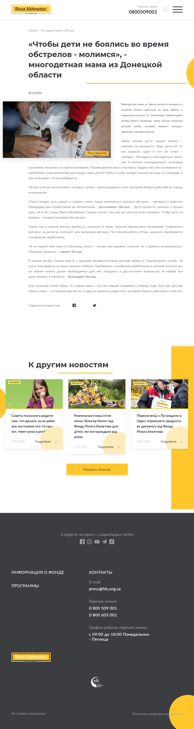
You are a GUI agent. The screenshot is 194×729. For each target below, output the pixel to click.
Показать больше (97, 469)
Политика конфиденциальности (157, 714)
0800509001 (143, 12)
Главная (33, 30)
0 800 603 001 (103, 614)
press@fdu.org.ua (105, 588)
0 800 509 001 (103, 608)
